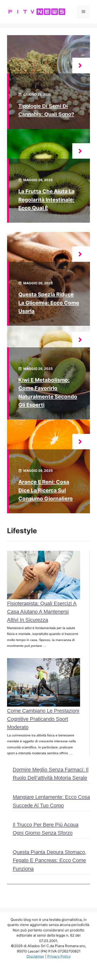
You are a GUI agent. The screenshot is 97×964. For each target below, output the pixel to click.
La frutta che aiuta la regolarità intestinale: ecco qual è (46, 199)
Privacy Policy (59, 956)
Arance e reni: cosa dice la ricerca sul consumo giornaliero (45, 490)
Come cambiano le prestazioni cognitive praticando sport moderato (43, 719)
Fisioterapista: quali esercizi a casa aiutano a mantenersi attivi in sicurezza (42, 611)
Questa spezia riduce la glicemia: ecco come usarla (48, 302)
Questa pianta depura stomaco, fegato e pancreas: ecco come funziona (49, 860)
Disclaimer (35, 956)
